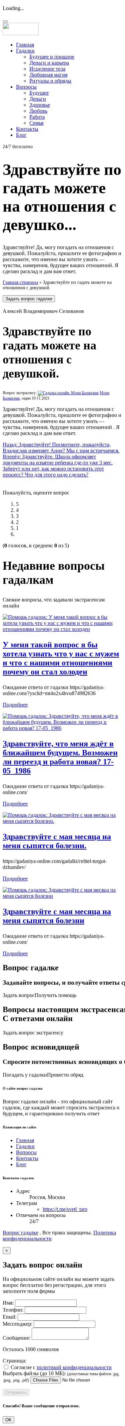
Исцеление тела (47, 69)
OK (8, 1419)
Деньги (37, 99)
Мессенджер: (17, 1324)
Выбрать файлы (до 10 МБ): (34, 1373)
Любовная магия (48, 75)
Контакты (27, 129)
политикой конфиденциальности (74, 1367)
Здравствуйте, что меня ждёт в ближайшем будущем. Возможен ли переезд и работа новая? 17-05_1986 (60, 757)
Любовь (38, 111)
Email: (9, 1317)
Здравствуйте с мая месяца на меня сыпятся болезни (57, 916)
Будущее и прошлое (51, 57)
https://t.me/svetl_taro (65, 1209)
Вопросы (26, 87)
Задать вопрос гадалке (28, 298)
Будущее (39, 93)
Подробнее (15, 704)
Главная (25, 44)
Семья (36, 123)
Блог (21, 135)
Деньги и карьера (49, 63)
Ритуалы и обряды (50, 81)
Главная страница (20, 282)
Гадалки (25, 50)
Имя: (8, 1303)
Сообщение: (16, 1338)
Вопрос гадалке (20, 1232)
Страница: (14, 1360)
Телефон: (13, 1310)
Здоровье (39, 105)
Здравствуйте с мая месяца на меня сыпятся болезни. (57, 841)
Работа (37, 117)
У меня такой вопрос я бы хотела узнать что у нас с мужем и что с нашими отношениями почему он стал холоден (61, 658)
